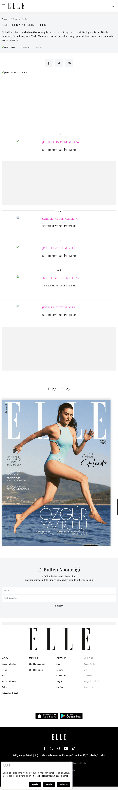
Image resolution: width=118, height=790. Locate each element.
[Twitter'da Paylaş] (59, 63)
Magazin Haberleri (92, 681)
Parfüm (59, 687)
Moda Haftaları (9, 681)
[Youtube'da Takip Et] (65, 748)
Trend (4, 669)
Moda (24, 18)
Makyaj (59, 669)
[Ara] (113, 6)
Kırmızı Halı (89, 687)
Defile (4, 687)
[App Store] (46, 716)
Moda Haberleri (9, 663)
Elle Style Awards (37, 663)
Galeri (15, 18)
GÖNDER (59, 606)
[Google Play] (71, 716)
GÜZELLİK (61, 658)
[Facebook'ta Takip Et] (44, 748)
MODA (5, 658)
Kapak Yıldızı (90, 663)
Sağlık (59, 681)
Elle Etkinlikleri (36, 669)
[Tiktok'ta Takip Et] (73, 748)
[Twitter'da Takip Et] (51, 748)
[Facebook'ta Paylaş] (49, 63)
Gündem (88, 675)
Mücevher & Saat (10, 692)
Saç (58, 663)
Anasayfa (5, 18)
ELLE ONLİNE (25, 47)
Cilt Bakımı (61, 675)
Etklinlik (33, 658)
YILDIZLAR (89, 658)
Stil (3, 675)
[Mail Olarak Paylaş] (69, 63)
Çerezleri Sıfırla (79, 763)
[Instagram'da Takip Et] (58, 748)
